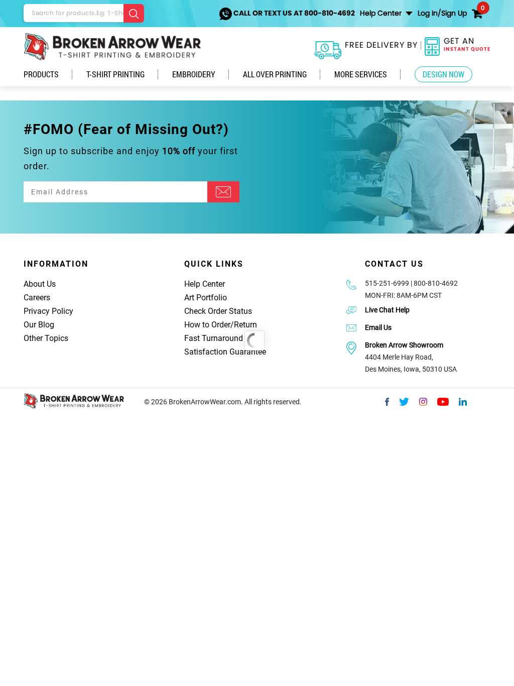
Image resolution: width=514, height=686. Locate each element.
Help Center (204, 284)
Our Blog (39, 324)
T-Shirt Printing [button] (115, 74)
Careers (37, 297)
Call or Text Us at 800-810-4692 (293, 13)
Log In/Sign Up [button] (442, 13)
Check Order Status (218, 311)
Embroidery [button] (193, 74)
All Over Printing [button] (275, 74)
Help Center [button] (382, 13)
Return (245, 324)
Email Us (378, 327)
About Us (40, 284)
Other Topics (46, 338)
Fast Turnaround (213, 338)
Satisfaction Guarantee (225, 352)
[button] (477, 10)
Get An (467, 44)
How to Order (207, 324)
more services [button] (360, 74)
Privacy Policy (48, 311)
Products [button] (41, 74)
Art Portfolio (205, 297)
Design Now (443, 74)
